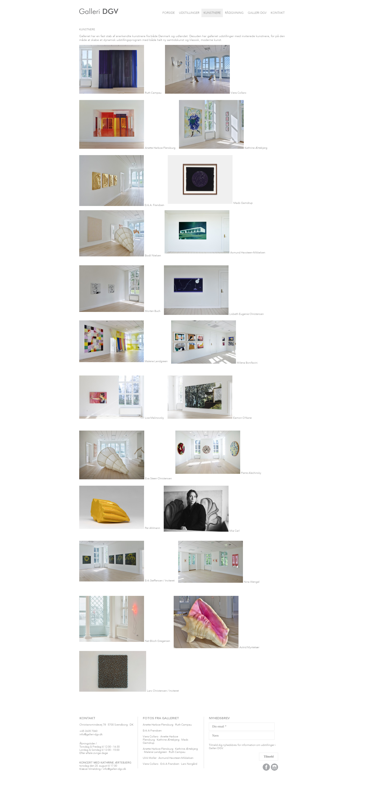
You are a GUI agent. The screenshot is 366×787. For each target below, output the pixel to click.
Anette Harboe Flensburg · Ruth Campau (167, 724)
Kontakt (278, 13)
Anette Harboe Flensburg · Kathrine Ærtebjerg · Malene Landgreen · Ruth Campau (170, 750)
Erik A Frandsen (152, 730)
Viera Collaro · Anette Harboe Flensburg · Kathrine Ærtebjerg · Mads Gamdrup (165, 740)
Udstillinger (189, 13)
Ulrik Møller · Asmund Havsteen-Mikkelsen (168, 758)
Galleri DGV (257, 13)
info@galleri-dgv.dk (91, 734)
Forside (168, 13)
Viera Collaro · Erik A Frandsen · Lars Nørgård (170, 764)
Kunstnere (212, 13)
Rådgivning (234, 13)
